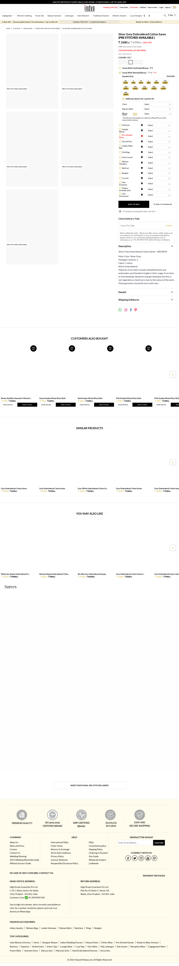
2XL (165, 81)
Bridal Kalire (38, 946)
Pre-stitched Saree (125, 136)
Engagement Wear (157, 946)
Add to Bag (134, 204)
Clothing (16, 28)
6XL (154, 87)
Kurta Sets (105, 950)
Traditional (27, 28)
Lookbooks (94, 863)
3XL (125, 87)
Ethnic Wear (107, 942)
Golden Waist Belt (126, 147)
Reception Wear (137, 946)
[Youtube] (148, 858)
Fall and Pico (127, 141)
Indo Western (83, 16)
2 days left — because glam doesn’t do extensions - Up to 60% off (30, 22)
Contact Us (15, 853)
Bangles (125, 173)
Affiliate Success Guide (20, 863)
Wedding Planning (18, 856)
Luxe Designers (137, 16)
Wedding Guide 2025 (110, 7)
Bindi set (125, 168)
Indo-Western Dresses (20, 942)
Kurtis (36, 942)
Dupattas (25, 946)
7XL (163, 87)
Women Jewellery (123, 162)
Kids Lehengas (107, 946)
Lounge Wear (66, 946)
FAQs (91, 842)
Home (8, 28)
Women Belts (65, 928)
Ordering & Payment (98, 853)
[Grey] (131, 63)
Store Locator (152, 7)
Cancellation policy (97, 846)
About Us (14, 842)
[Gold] (120, 63)
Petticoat (125, 125)
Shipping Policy (96, 849)
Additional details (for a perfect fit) (139, 99)
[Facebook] (128, 858)
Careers (13, 849)
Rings (88, 928)
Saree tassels (127, 157)
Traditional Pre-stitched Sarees (47, 28)
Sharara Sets (47, 950)
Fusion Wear (15, 950)
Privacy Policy (57, 856)
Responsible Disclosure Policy (64, 863)
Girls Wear (93, 946)
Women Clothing (24, 16)
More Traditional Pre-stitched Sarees (89, 785)
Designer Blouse (49, 942)
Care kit (125, 178)
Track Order (124, 7)
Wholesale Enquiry (97, 860)
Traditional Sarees (101, 16)
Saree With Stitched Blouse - (139, 72)
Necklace (79, 928)
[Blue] (136, 63)
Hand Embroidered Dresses (84, 950)
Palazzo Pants (92, 942)
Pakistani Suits (62, 950)
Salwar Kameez (54, 16)
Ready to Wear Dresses (148, 942)
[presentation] (6, 374)
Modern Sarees (119, 16)
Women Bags (32, 928)
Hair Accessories (124, 195)
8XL (125, 92)
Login (161, 7)
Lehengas (69, 16)
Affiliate (143, 7)
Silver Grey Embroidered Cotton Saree (77, 28)
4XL (135, 87)
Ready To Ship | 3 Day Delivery (149, 22)
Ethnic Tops (52, 946)
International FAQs (59, 842)
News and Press (17, 846)
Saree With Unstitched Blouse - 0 (137, 68)
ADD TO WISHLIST (163, 204)
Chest (124, 104)
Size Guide (171, 76)
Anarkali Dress (31, 950)
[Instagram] (141, 858)
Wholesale (134, 7)
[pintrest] (154, 858)
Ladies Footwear (48, 928)
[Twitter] (135, 858)
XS (125, 81)
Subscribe (159, 843)
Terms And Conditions (61, 853)
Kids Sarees (122, 946)
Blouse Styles (125, 114)
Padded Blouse (123, 130)
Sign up (167, 7)
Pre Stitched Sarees (125, 942)
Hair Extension (123, 183)
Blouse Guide (135, 114)
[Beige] (141, 63)
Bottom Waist (127, 109)
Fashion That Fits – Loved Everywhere (89, 22)
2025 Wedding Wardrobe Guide (24, 860)
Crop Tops (80, 946)
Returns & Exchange (60, 849)
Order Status (57, 846)
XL (156, 81)
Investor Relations (59, 860)
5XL (144, 87)
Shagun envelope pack (125, 189)
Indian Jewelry (16, 928)
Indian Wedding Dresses (71, 942)
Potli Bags (126, 152)
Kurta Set (40, 16)
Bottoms (14, 946)
